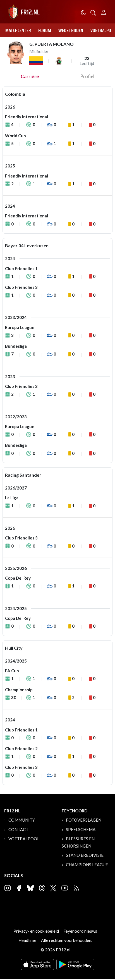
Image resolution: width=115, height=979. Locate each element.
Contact (18, 829)
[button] (93, 12)
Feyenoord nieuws (80, 931)
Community (21, 819)
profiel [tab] (87, 76)
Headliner (27, 940)
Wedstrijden (70, 30)
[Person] (103, 12)
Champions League (87, 864)
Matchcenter (18, 30)
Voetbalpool (23, 838)
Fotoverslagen (83, 819)
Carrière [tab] (30, 76)
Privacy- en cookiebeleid (36, 931)
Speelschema (80, 829)
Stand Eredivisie (85, 855)
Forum (44, 30)
